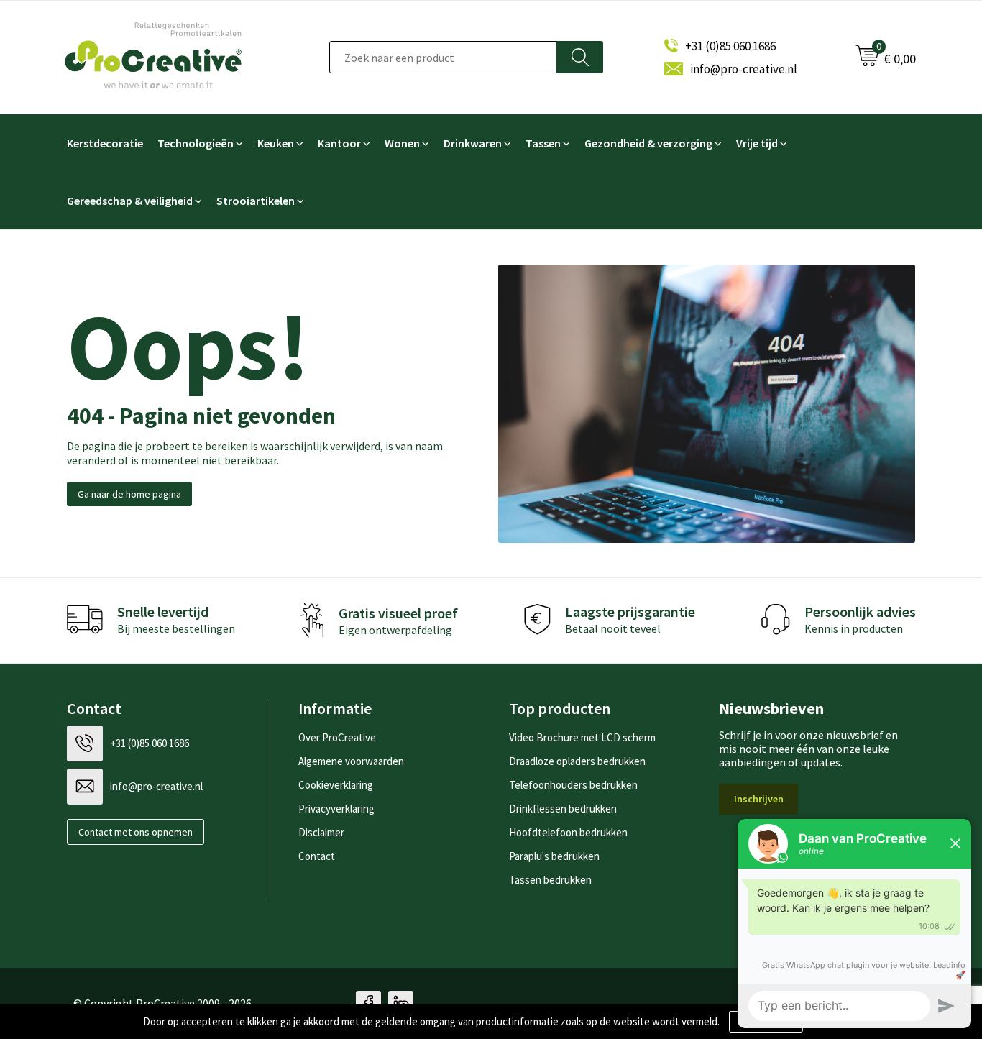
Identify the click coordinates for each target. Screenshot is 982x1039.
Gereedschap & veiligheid (130, 200)
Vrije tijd (757, 143)
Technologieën (195, 143)
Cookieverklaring (335, 785)
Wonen (402, 143)
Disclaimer (321, 832)
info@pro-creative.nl (743, 69)
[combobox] (443, 57)
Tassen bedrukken (550, 880)
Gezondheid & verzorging (648, 143)
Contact (316, 856)
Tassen (543, 143)
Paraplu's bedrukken (554, 856)
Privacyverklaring (336, 808)
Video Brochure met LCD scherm (582, 737)
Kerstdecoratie (105, 143)
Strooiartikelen (255, 200)
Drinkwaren (473, 143)
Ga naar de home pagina (129, 494)
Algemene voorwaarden (351, 761)
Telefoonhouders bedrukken (573, 785)
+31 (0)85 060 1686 (730, 46)
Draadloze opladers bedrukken (577, 761)
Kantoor (339, 143)
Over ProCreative (337, 737)
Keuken (275, 143)
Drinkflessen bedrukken (563, 808)
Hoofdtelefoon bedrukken (568, 832)
